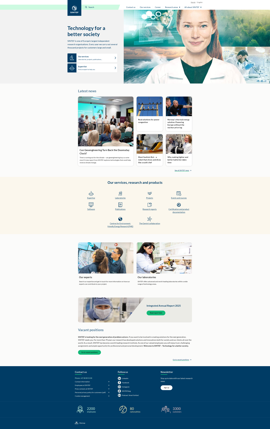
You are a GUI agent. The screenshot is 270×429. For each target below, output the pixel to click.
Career (158, 7)
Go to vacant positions (89, 352)
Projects (149, 198)
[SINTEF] (74, 8)
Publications (120, 209)
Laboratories (120, 198)
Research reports (150, 209)
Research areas (171, 7)
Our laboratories (147, 277)
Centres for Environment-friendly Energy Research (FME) (120, 225)
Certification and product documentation (179, 210)
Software (91, 209)
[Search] (86, 7)
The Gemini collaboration (149, 223)
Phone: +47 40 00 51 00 (83, 378)
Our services (145, 7)
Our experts (85, 277)
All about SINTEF (191, 7)
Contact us (131, 7)
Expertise (91, 198)
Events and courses (179, 198)
